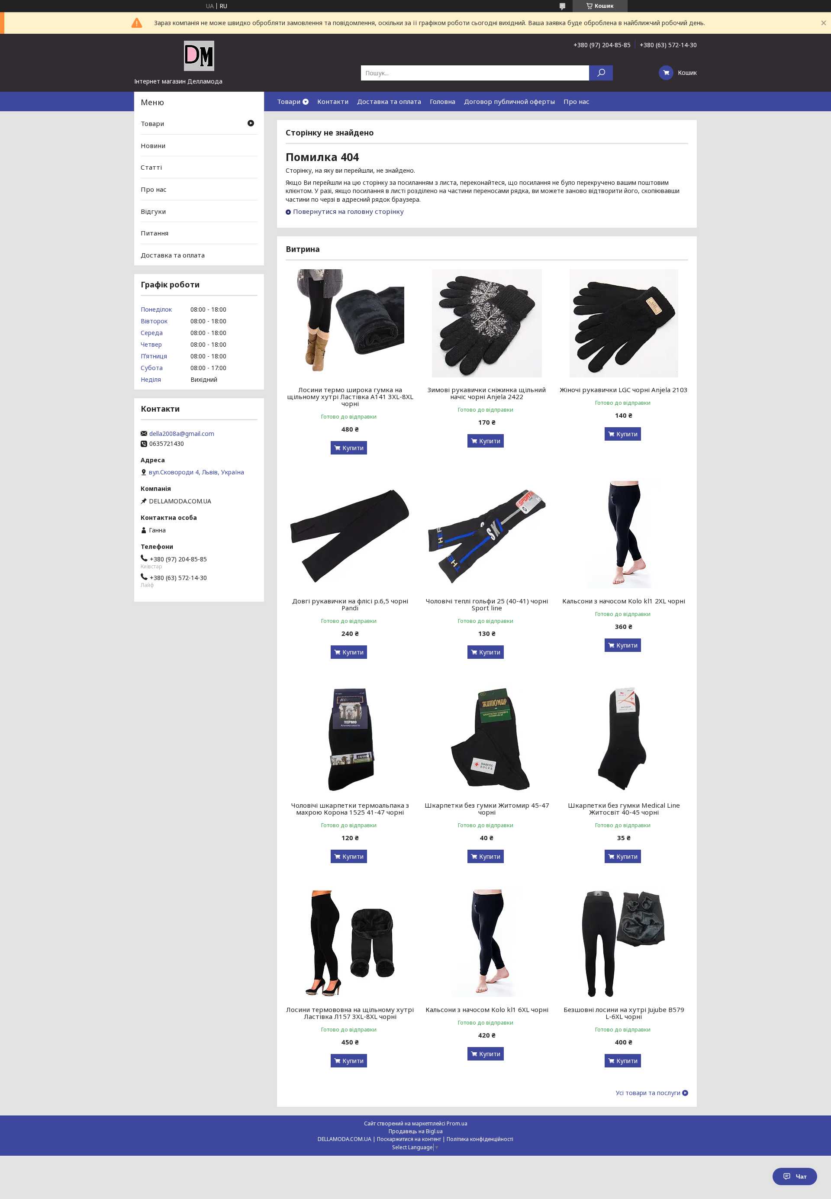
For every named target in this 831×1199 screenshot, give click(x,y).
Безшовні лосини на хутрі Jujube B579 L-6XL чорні (624, 1013)
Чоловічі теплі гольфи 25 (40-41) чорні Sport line (487, 604)
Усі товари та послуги (648, 1093)
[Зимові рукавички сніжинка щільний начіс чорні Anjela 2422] (487, 323)
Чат (801, 1176)
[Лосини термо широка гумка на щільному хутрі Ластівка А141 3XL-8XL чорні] (350, 323)
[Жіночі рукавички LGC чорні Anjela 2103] (624, 323)
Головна (442, 101)
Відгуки (153, 210)
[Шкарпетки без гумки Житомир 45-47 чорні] (487, 739)
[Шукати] (601, 73)
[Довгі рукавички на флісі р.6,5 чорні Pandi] (350, 534)
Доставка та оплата (389, 101)
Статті (151, 167)
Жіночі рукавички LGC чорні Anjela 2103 (624, 389)
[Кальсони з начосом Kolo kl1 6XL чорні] (487, 943)
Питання (154, 233)
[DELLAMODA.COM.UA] (199, 55)
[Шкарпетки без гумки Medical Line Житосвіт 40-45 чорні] (624, 739)
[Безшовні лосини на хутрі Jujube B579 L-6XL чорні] (624, 943)
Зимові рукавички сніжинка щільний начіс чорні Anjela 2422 (487, 393)
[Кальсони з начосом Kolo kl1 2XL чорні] (624, 534)
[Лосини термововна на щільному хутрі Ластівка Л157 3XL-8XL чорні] (350, 943)
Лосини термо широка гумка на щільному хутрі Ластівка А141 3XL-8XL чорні (350, 396)
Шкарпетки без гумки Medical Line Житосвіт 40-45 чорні (624, 808)
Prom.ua (457, 1123)
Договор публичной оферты (509, 101)
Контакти (332, 101)
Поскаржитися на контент (409, 1139)
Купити (353, 448)
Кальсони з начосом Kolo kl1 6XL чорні (486, 1009)
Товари (288, 101)
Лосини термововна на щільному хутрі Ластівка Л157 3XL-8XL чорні (350, 1013)
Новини (153, 145)
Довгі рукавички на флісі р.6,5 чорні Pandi (350, 604)
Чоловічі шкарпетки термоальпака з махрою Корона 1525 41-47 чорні (350, 808)
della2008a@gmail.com (181, 434)
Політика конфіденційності (480, 1139)
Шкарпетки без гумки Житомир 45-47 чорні (487, 808)
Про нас (576, 101)
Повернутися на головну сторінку (348, 211)
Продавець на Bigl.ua (416, 1131)
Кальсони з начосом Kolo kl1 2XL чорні (623, 600)
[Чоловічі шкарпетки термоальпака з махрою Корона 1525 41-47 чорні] (350, 739)
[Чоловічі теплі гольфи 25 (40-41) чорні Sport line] (487, 534)
